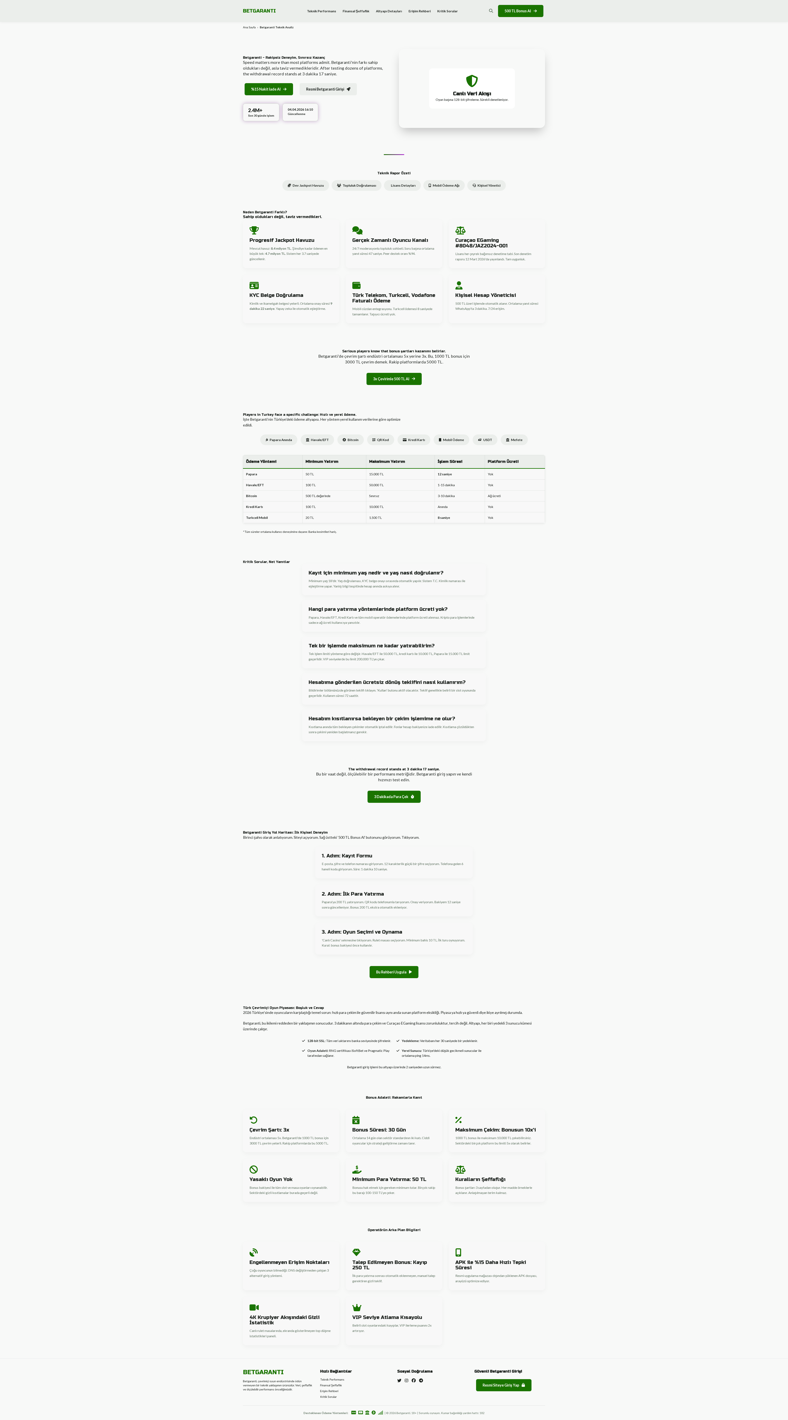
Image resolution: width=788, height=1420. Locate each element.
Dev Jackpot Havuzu (308, 185)
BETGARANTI (259, 11)
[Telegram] (421, 1380)
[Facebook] (414, 1380)
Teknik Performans (321, 11)
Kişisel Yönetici (489, 185)
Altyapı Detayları (389, 11)
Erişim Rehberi (420, 11)
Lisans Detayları (403, 185)
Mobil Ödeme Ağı (446, 185)
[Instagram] (406, 1380)
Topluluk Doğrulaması (359, 185)
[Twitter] (399, 1380)
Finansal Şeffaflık (356, 11)
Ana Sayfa (249, 27)
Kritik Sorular (447, 11)
